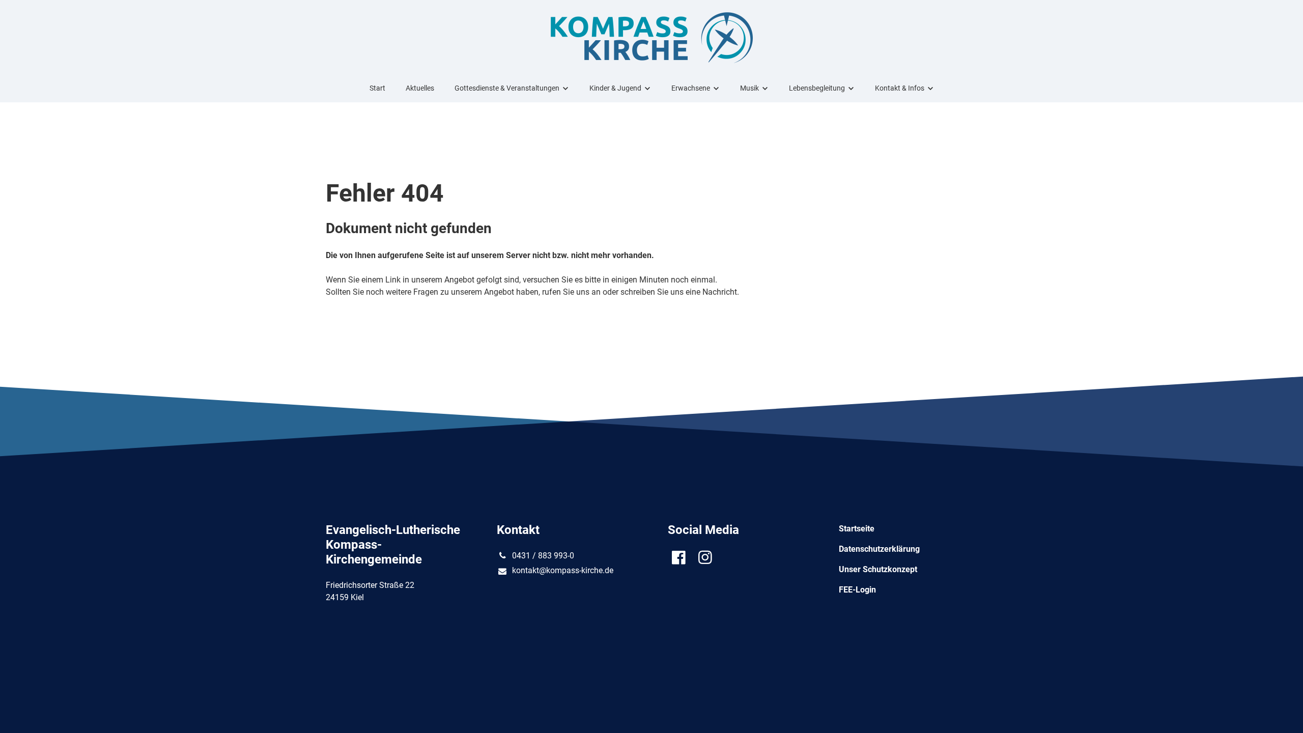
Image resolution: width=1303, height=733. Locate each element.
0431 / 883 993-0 (543, 555)
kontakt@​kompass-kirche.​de (562, 570)
